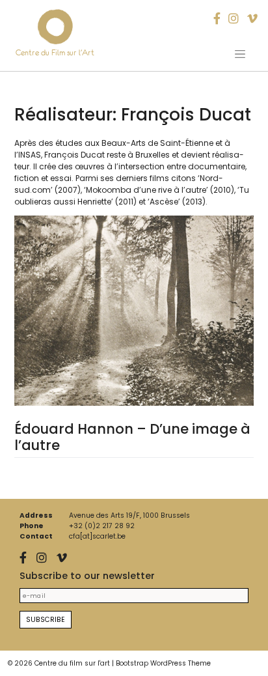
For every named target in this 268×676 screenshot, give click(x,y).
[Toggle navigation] (240, 54)
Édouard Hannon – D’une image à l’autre (132, 437)
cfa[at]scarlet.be (97, 536)
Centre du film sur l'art (72, 663)
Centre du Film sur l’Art (55, 52)
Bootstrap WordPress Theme (163, 663)
